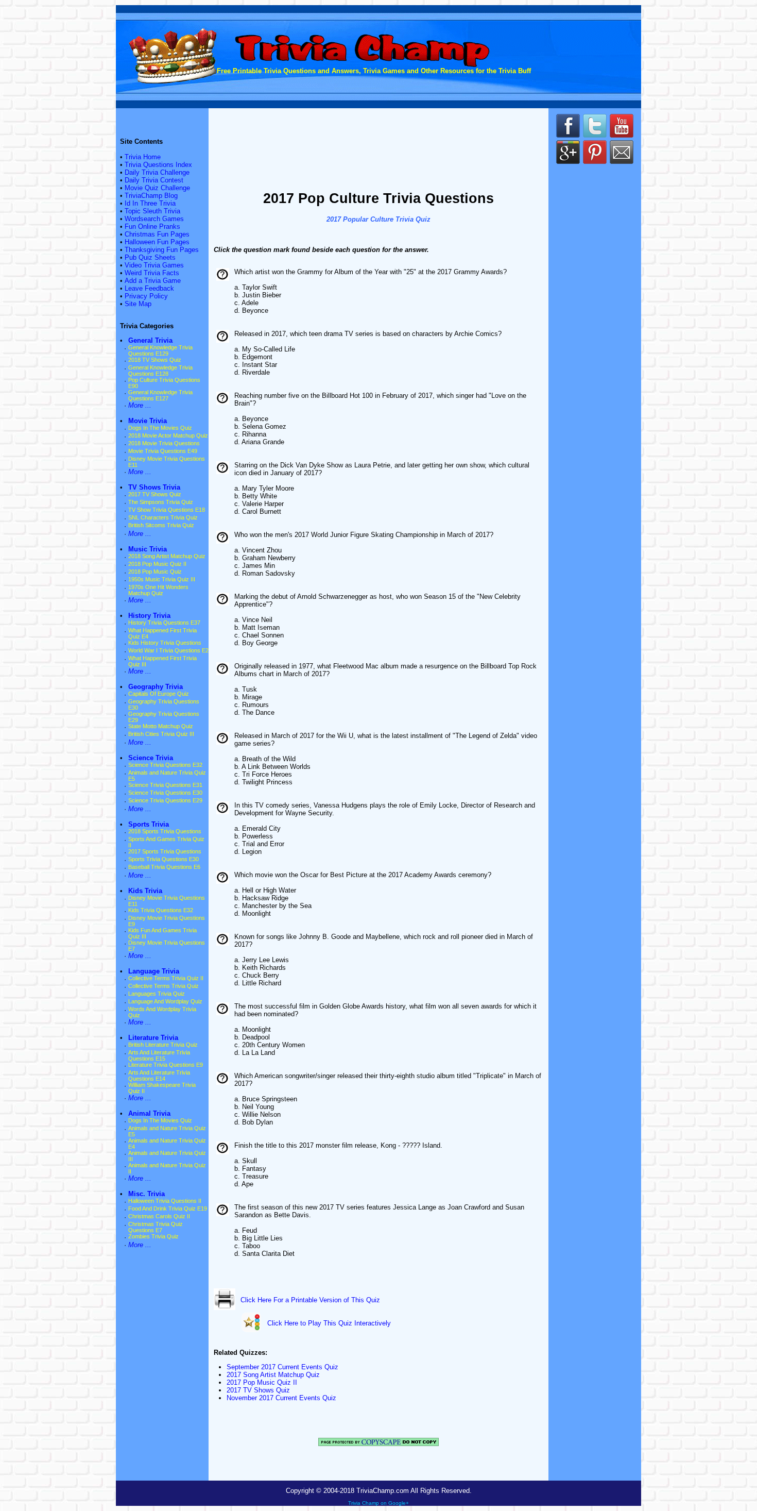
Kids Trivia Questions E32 (160, 910)
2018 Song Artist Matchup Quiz (166, 556)
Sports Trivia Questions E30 (163, 859)
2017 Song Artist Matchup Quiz (273, 1375)
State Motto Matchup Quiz (160, 726)
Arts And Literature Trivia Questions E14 (159, 1075)
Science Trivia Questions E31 (165, 785)
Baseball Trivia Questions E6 (164, 867)
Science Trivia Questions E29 (165, 800)
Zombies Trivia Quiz (153, 1236)
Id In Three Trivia (150, 203)
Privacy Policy (146, 296)
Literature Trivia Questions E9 (165, 1065)
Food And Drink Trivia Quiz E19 (167, 1208)
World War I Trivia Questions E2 (168, 650)
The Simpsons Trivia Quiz (160, 502)
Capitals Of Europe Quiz (158, 694)
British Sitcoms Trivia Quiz (161, 525)
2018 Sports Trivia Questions (164, 831)
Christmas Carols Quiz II (159, 1216)
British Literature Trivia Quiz (163, 1045)
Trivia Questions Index (158, 165)
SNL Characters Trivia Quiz (163, 517)
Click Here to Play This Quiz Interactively (329, 1323)
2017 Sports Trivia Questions (164, 851)
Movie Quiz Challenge (157, 188)
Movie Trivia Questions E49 (162, 451)
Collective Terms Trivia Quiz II (165, 978)
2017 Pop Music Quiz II (262, 1382)
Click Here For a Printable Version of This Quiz (310, 1300)
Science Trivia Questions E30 (165, 793)
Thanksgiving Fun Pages (162, 250)
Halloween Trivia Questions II (164, 1201)
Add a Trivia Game (153, 280)
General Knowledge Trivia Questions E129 (160, 350)
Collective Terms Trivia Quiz (163, 986)
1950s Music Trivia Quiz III (161, 579)
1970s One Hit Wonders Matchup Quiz (158, 590)
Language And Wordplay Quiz (165, 1001)
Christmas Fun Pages (157, 234)
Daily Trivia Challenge (157, 172)
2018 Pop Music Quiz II (157, 564)
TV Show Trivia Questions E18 (166, 510)
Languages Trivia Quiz (156, 993)
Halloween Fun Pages (157, 242)
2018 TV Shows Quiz (154, 360)
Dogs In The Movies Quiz (160, 428)
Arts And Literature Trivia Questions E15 (159, 1055)
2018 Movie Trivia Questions (164, 443)
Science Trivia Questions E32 (165, 765)
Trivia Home (143, 157)
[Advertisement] (378, 151)
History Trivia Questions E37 (164, 622)
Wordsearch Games (154, 219)
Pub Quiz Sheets (150, 257)
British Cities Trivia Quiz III (161, 734)
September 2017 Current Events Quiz (282, 1367)
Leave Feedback (149, 288)
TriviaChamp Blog (151, 195)
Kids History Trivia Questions (164, 643)
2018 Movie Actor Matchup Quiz (168, 435)
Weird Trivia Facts (152, 273)
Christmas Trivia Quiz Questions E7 (155, 1227)
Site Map (138, 304)
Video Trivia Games (154, 265)
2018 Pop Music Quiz (155, 571)
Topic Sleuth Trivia (152, 211)
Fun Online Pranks (152, 226)
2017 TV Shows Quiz (154, 494)
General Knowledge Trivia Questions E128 (160, 370)
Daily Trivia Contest (154, 180)
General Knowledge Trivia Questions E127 (160, 395)
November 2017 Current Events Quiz (281, 1398)
